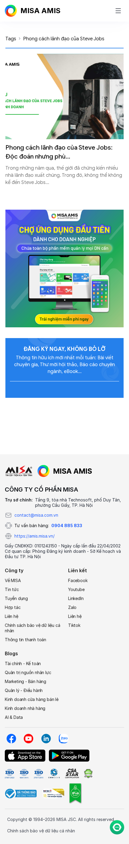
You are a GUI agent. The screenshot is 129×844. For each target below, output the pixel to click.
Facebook (77, 580)
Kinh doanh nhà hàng (25, 708)
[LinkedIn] (46, 738)
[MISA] (19, 471)
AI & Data (14, 717)
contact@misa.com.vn (36, 515)
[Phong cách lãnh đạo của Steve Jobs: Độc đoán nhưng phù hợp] (64, 96)
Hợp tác (13, 607)
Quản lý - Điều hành (24, 690)
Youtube (76, 589)
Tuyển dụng (16, 598)
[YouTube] (28, 738)
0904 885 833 (66, 525)
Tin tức (12, 589)
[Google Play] (69, 756)
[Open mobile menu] (118, 11)
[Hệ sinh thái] (65, 471)
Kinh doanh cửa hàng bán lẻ (31, 699)
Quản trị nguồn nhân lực (28, 672)
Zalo (72, 607)
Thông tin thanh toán (25, 639)
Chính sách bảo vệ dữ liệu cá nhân (32, 628)
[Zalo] (63, 738)
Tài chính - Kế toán (23, 663)
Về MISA (13, 580)
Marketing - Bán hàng (25, 681)
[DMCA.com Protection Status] (88, 773)
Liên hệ (11, 616)
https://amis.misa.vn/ (34, 535)
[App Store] (25, 756)
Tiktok (74, 625)
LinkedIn (75, 598)
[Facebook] (11, 738)
